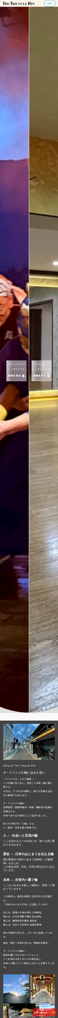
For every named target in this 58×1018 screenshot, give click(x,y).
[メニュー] (50, 3)
